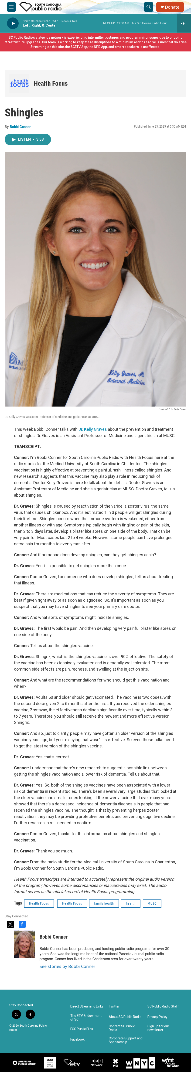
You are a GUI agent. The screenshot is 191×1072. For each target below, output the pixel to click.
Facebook (77, 1039)
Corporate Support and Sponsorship (126, 1040)
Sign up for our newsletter (158, 1028)
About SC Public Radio (125, 1017)
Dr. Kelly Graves (92, 429)
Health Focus (51, 83)
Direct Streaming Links (86, 1006)
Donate (172, 7)
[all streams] (184, 23)
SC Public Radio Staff (163, 1006)
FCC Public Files (81, 1029)
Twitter (114, 1006)
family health (104, 903)
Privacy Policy (157, 1017)
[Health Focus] (19, 83)
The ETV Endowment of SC (86, 1017)
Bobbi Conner (20, 126)
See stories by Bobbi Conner (67, 966)
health (131, 903)
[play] (13, 23)
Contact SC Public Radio (122, 1028)
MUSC (152, 903)
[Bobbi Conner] (24, 944)
